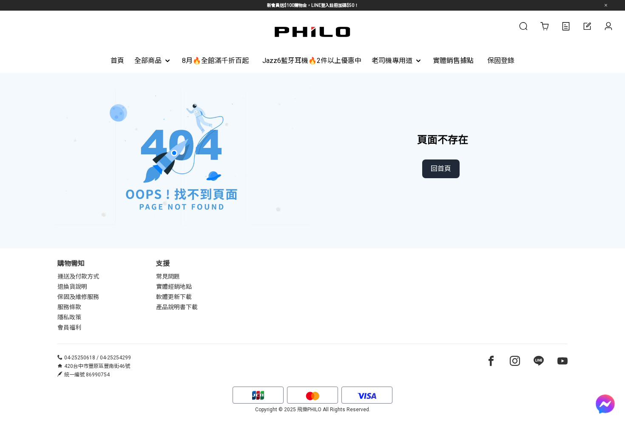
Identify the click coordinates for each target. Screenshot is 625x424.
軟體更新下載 (174, 296)
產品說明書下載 (177, 307)
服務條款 (69, 307)
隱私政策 (69, 317)
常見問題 (168, 276)
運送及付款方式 (78, 276)
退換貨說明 (72, 286)
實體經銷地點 (174, 286)
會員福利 (69, 327)
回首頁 (441, 169)
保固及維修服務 (78, 296)
